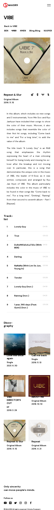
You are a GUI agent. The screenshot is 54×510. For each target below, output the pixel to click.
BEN (6, 30)
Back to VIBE (10, 26)
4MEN (23, 30)
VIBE (14, 30)
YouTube (5, 503)
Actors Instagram (26, 503)
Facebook (31, 503)
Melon (32, 95)
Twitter (15, 503)
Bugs (48, 95)
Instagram (20, 503)
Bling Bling (34, 30)
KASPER (48, 30)
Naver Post (10, 503)
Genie (37, 95)
